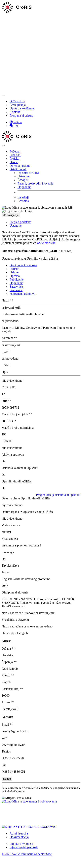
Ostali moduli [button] (18, 169)
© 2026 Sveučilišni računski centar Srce (27, 854)
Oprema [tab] (15, 276)
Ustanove (23, 176)
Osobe (14, 162)
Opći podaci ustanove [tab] (23, 265)
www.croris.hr (46, 243)
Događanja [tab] (16, 283)
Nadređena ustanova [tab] (22, 293)
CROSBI (15, 155)
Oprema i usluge (20, 165)
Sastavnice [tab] (16, 286)
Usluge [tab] (14, 272)
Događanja (24, 187)
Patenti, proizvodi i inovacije (35, 183)
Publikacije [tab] (16, 279)
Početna (15, 151)
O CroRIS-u (17, 101)
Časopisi (23, 180)
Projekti (14, 158)
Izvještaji (23, 197)
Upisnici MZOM (28, 172)
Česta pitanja (18, 104)
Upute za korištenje (22, 108)
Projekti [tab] (14, 268)
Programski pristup (21, 115)
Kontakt (15, 112)
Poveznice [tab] (16, 290)
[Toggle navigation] (3, 95)
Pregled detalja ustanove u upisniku (58, 494)
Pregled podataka (20, 222)
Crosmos (23, 201)
